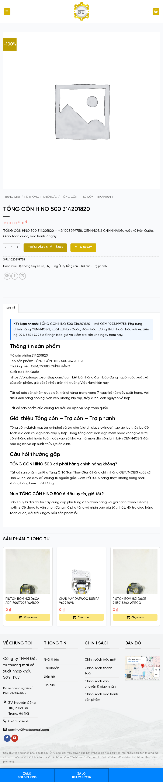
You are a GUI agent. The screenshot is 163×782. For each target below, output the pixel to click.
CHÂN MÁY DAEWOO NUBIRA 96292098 (79, 601)
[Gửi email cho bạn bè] (22, 276)
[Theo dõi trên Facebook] (7, 738)
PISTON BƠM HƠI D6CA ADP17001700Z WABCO (22, 601)
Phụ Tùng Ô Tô (55, 266)
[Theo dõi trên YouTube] (14, 738)
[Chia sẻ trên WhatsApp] (7, 276)
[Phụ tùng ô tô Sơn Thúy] (81, 11)
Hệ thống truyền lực (40, 196)
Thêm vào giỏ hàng (45, 247)
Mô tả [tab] (11, 308)
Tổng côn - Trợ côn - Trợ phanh (87, 196)
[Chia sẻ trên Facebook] (14, 276)
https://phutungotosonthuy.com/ (37, 377)
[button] (7, 11)
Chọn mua (30, 617)
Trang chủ (11, 196)
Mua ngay (83, 247)
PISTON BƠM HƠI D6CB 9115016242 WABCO (129, 601)
